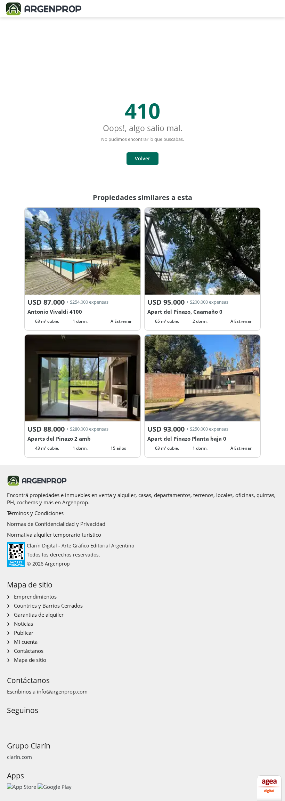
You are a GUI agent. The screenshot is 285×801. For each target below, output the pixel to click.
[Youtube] (34, 723)
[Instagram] (22, 723)
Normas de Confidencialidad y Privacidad (56, 523)
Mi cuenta (26, 641)
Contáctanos (28, 650)
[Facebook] (11, 723)
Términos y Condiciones (35, 513)
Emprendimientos (35, 596)
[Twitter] (45, 723)
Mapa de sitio (30, 659)
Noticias (23, 623)
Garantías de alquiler (39, 614)
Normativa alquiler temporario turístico (54, 534)
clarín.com (19, 756)
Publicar (23, 632)
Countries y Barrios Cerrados (48, 605)
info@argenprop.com (62, 691)
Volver (142, 158)
